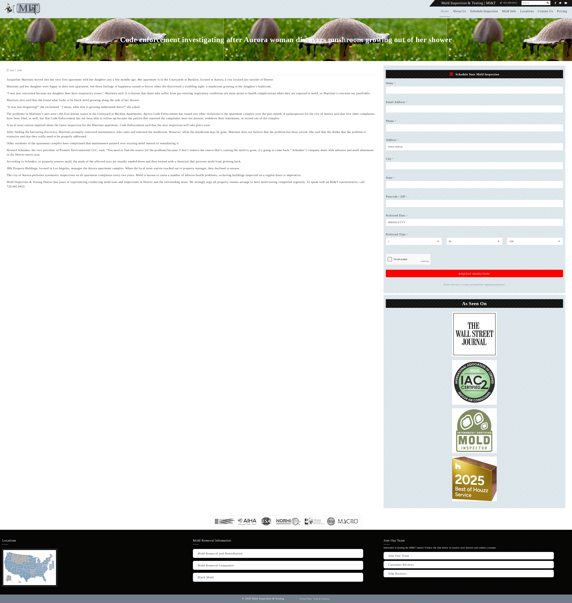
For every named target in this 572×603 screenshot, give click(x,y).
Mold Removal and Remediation (220, 553)
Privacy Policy (306, 599)
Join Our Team (398, 555)
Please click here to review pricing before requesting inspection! (474, 285)
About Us (459, 11)
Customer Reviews (401, 564)
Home (445, 11)
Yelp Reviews (397, 573)
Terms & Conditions (321, 599)
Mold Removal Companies (216, 565)
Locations (527, 11)
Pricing (562, 11)
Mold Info (509, 11)
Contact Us (545, 11)
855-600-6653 (510, 3)
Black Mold (206, 577)
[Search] (548, 3)
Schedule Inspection (484, 11)
